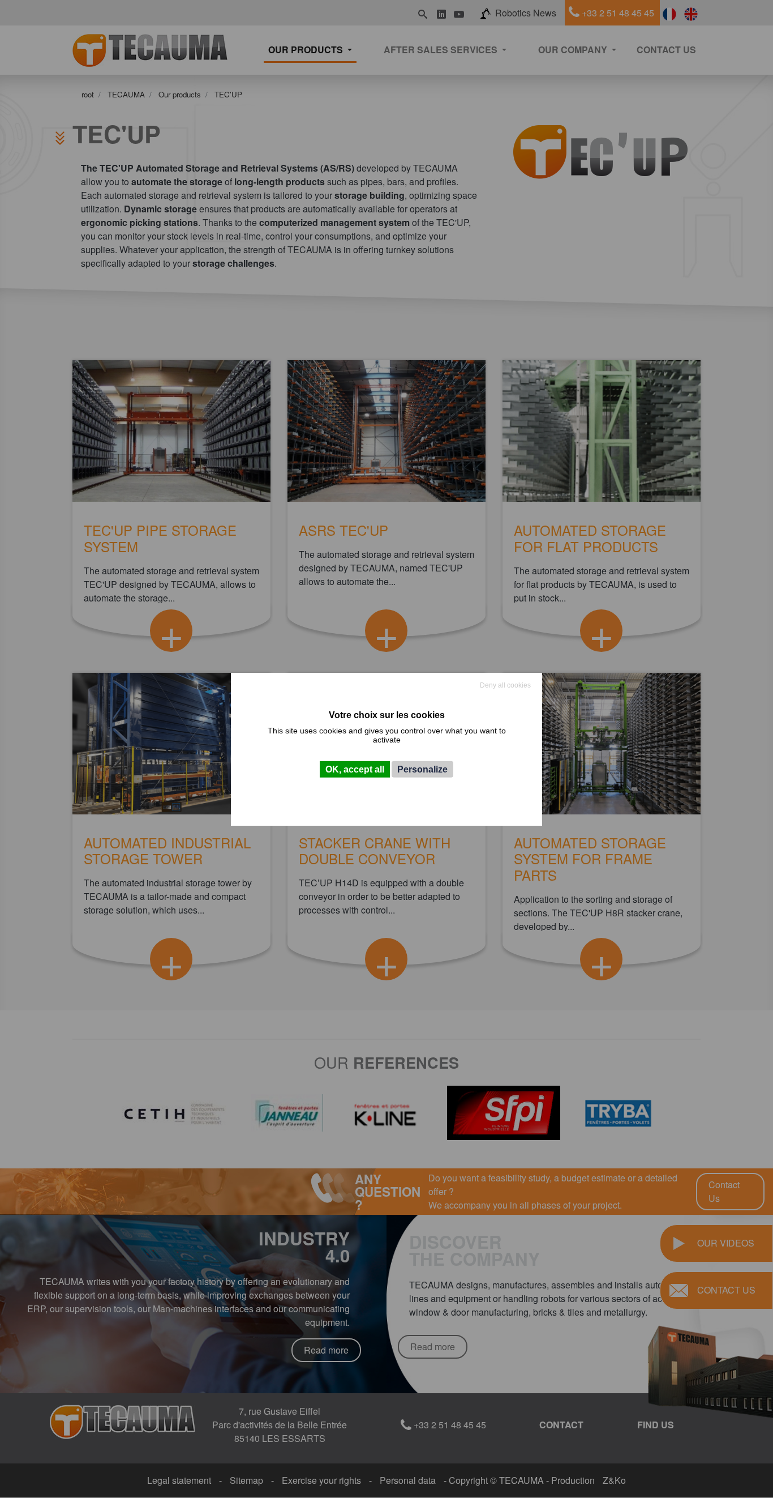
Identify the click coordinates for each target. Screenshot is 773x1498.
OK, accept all (354, 769)
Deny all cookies (505, 685)
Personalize (422, 769)
